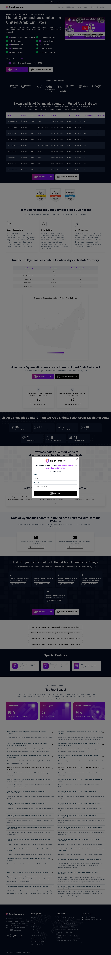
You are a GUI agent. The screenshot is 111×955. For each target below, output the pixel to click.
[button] (35, 486)
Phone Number (39, 483)
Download (57, 493)
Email (36, 474)
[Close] (77, 459)
